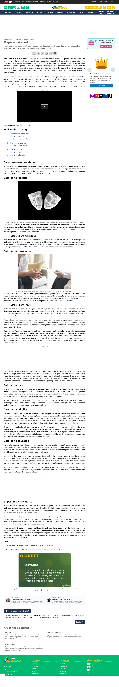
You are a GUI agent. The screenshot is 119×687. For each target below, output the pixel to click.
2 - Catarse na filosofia (15, 136)
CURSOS (42, 2)
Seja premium (91, 7)
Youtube (92, 670)
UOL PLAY (48, 2)
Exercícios (62, 663)
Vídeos (33, 671)
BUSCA (94, 2)
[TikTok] (10, 7)
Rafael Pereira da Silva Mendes (22, 599)
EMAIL (113, 2)
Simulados (63, 668)
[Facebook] (105, 96)
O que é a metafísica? (23, 125)
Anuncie (6, 669)
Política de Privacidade (10, 672)
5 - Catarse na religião (15, 152)
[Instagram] (14, 7)
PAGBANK (35, 2)
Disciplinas (35, 666)
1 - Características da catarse (18, 134)
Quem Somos (7, 667)
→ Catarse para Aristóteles (21, 139)
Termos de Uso (8, 674)
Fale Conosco (35, 673)
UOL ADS (55, 2)
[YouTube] (97, 96)
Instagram (93, 667)
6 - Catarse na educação (16, 155)
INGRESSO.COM (19, 2)
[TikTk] (110, 96)
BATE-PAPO (103, 2)
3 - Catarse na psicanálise (16, 143)
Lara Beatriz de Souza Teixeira (62, 599)
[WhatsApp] (5, 7)
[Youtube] (18, 7)
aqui (47, 90)
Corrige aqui (63, 671)
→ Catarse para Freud (19, 145)
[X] (23, 7)
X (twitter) (93, 673)
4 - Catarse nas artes (14, 149)
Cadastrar (34, 663)
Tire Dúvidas (63, 666)
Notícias (34, 668)
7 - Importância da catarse (17, 158)
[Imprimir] (34, 53)
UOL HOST (29, 2)
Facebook (93, 664)
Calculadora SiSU (64, 673)
